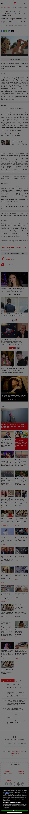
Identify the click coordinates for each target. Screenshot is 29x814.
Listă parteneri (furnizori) (5, 808)
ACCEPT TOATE (14, 810)
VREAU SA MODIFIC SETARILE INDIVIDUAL (14, 812)
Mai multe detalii (7, 793)
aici (14, 797)
